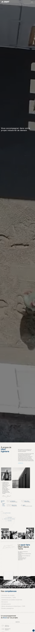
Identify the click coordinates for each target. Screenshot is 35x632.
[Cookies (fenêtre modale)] (33, 630)
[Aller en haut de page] (33, 628)
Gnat (5, 2)
